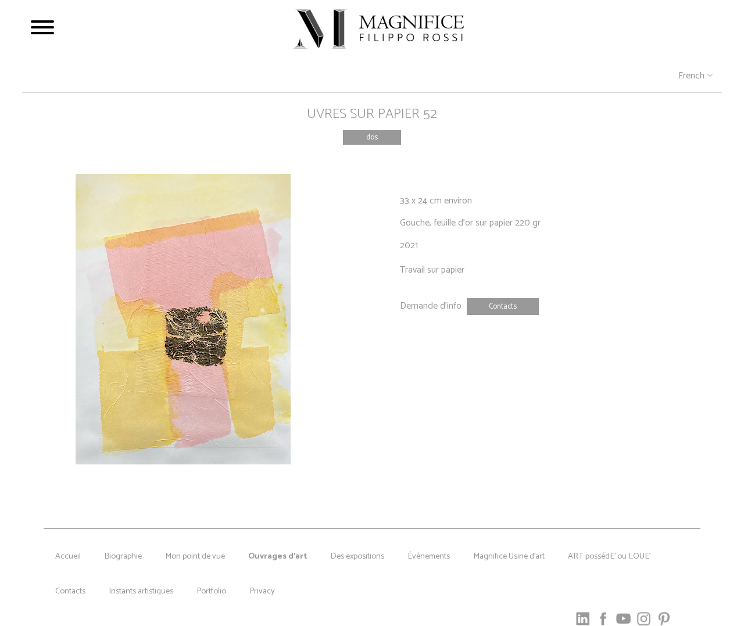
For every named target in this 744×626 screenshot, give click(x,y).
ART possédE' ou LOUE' (609, 556)
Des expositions (357, 556)
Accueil (68, 556)
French (691, 76)
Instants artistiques (141, 591)
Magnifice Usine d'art (509, 556)
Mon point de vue (195, 556)
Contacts (70, 591)
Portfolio (211, 591)
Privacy (262, 591)
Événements (428, 556)
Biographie (123, 556)
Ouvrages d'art (277, 556)
